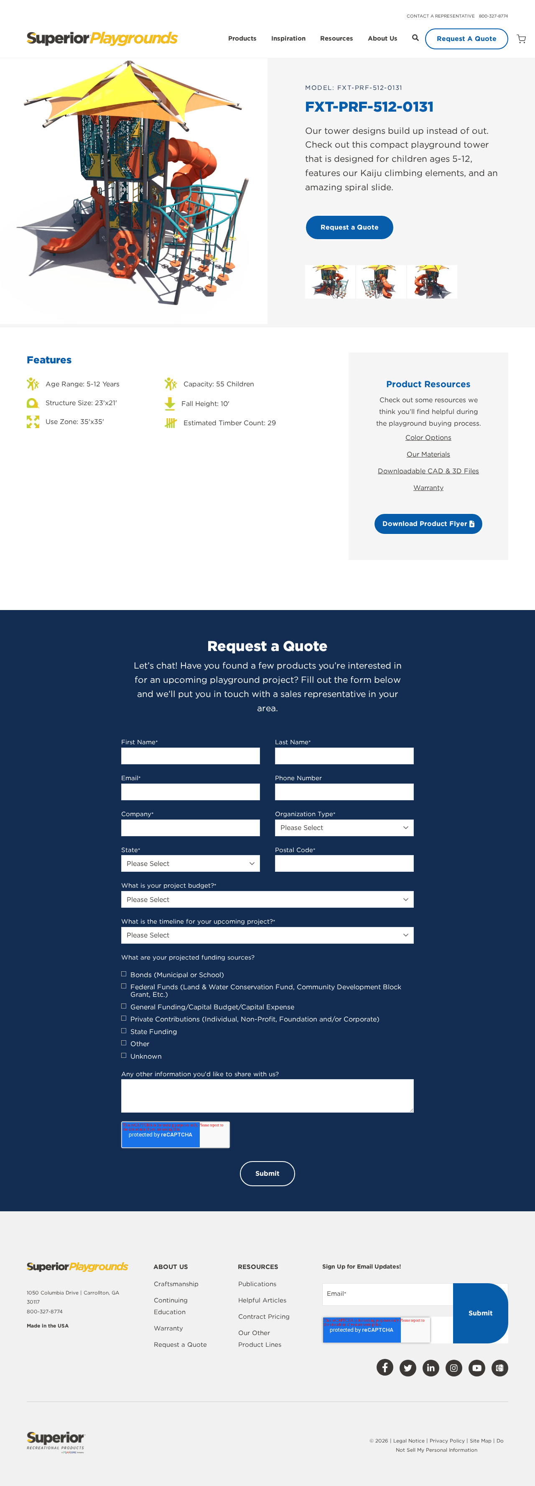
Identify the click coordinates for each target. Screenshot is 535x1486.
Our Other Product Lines (259, 1338)
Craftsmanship (176, 1284)
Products (242, 39)
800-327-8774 (493, 15)
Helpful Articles (262, 1300)
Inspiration (288, 39)
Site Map (481, 1440)
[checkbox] (267, 1015)
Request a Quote (180, 1344)
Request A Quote (467, 39)
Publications (257, 1284)
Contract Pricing (264, 1316)
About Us (382, 39)
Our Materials (428, 454)
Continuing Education (171, 1306)
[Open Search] (415, 37)
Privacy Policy (447, 1440)
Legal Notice (409, 1440)
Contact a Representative (441, 15)
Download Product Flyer (425, 524)
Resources (336, 39)
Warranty (428, 488)
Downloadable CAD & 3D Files (428, 471)
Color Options (428, 438)
